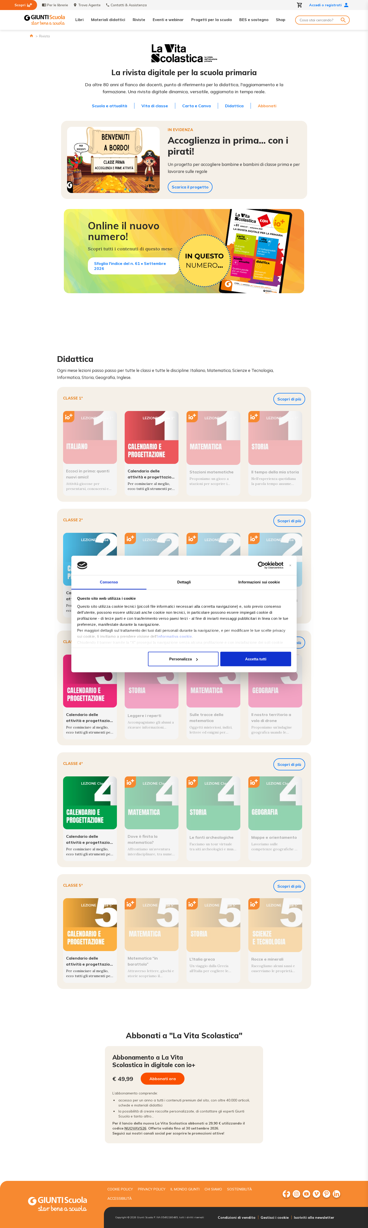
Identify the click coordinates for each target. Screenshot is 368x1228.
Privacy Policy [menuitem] (151, 1189)
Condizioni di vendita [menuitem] (236, 1217)
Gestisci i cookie (275, 1217)
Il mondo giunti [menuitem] (185, 1189)
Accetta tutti (255, 659)
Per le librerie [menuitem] (57, 5)
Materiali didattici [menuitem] (108, 19)
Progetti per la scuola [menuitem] (211, 19)
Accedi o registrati (325, 5)
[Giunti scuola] (62, 1204)
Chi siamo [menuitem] (213, 1189)
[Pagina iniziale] (31, 35)
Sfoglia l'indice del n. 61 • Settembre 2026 (130, 266)
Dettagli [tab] (184, 582)
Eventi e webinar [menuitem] (168, 19)
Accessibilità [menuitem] (119, 1198)
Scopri (20, 5)
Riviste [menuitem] (139, 19)
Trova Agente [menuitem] (89, 5)
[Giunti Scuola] (44, 20)
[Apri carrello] (300, 5)
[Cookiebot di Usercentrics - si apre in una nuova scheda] (261, 565)
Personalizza (180, 659)
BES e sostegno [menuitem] (253, 19)
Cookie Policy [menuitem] (120, 1189)
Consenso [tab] (109, 582)
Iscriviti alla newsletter (314, 1217)
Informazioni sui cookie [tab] (259, 582)
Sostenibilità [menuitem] (239, 1189)
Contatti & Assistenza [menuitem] (129, 5)
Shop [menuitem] (280, 19)
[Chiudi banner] (290, 565)
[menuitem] (286, 1194)
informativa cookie (174, 636)
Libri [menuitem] (79, 19)
